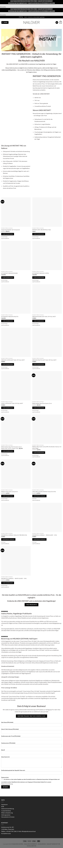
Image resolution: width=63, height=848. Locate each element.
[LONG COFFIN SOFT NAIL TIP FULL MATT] (16, 385)
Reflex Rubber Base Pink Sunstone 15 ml (11, 447)
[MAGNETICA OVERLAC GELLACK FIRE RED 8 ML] (16, 517)
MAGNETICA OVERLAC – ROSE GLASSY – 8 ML (44, 535)
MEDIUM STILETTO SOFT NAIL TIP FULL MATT (44, 360)
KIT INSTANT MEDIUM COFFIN (40, 273)
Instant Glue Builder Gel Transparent (10, 229)
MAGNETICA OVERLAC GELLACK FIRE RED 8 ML (14, 535)
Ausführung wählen (39, 496)
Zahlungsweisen (5, 815)
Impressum (4, 804)
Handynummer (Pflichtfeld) (8, 743)
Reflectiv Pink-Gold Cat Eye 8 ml (9, 491)
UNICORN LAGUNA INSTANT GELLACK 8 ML (44, 491)
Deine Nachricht (5, 757)
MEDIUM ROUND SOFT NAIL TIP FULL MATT (44, 316)
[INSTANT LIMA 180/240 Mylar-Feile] (47, 212)
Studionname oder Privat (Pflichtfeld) (10, 736)
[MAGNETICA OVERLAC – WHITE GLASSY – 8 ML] (16, 560)
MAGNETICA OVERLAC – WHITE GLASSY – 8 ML (14, 578)
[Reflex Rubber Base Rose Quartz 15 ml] (47, 385)
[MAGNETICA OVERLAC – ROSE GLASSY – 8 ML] (47, 517)
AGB (2, 806)
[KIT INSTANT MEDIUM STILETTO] (16, 298)
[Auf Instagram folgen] (20, 17)
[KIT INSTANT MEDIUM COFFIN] (47, 255)
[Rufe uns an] (22, 17)
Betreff (3, 750)
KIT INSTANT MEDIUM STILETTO (9, 316)
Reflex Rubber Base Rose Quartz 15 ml (42, 403)
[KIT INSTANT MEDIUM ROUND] (16, 255)
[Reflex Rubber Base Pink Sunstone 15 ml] (16, 429)
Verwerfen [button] (3, 7)
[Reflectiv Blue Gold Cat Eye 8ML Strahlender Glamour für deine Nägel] (47, 429)
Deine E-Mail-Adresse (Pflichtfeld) (10, 729)
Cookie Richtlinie (6, 810)
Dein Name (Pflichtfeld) (7, 722)
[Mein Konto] (57, 22)
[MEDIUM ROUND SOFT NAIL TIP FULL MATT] (47, 298)
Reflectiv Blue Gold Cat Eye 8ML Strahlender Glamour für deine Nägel (46, 447)
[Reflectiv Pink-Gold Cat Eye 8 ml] (16, 474)
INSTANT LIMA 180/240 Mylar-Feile (41, 229)
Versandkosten (6, 238)
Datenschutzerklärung (7, 784)
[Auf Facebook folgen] (19, 17)
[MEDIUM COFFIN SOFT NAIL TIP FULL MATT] (16, 342)
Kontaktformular (6, 833)
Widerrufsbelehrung (7, 813)
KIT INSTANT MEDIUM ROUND (9, 273)
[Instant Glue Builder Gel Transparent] (16, 212)
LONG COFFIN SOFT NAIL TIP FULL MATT (12, 403)
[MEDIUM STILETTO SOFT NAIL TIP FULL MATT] (47, 342)
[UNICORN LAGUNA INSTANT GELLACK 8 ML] (47, 474)
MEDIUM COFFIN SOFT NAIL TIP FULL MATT (13, 360)
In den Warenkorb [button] (7, 234)
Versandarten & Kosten (7, 817)
